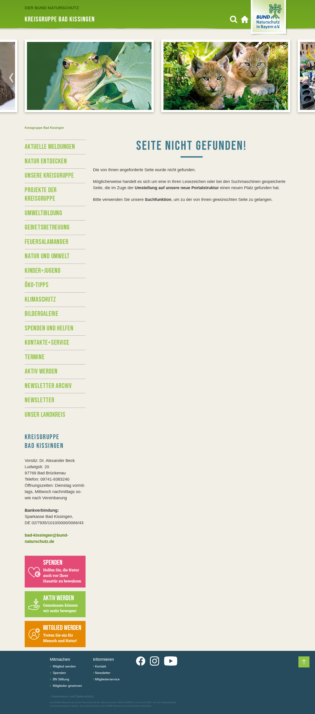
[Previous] (11, 77)
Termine (35, 357)
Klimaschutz (40, 299)
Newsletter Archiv (48, 386)
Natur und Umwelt (47, 256)
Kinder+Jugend (43, 271)
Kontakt (100, 666)
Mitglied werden (64, 666)
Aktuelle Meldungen (50, 147)
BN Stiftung (60, 679)
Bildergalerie (42, 314)
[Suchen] (233, 19)
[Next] (304, 77)
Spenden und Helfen (49, 328)
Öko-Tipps (37, 285)
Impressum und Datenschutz (72, 696)
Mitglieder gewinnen (67, 686)
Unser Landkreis (45, 415)
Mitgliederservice (107, 679)
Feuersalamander (46, 242)
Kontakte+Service (47, 342)
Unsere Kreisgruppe (49, 175)
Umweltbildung (43, 213)
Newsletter (39, 400)
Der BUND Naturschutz (52, 8)
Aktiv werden (41, 371)
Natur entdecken (46, 161)
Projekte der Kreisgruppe (41, 194)
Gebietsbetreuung (47, 227)
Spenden (59, 673)
